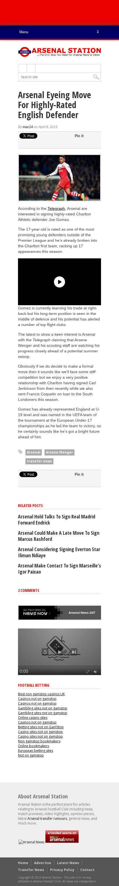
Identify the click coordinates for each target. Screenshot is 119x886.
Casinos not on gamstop (37, 698)
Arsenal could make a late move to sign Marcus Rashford (58, 536)
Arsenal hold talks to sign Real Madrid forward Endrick (56, 519)
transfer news (39, 461)
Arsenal (33, 452)
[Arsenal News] (31, 842)
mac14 (28, 127)
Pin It (79, 136)
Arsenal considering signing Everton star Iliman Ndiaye (59, 552)
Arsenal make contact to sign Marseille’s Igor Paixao (59, 568)
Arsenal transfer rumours (47, 818)
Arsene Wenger (59, 452)
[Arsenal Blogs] (62, 842)
